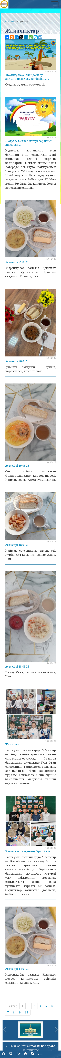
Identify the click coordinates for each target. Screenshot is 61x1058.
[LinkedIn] (26, 37)
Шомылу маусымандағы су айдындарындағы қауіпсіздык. (27, 77)
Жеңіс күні (13, 744)
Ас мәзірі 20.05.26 (17, 361)
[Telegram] (40, 37)
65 (26, 1012)
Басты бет (9, 21)
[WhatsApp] (31, 37)
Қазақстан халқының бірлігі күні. (28, 851)
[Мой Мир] (17, 37)
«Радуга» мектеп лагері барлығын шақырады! (29, 143)
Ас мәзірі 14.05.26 (17, 969)
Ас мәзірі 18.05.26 (17, 545)
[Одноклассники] (12, 37)
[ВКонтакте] (7, 37)
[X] (21, 37)
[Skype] (36, 37)
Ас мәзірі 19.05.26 (17, 465)
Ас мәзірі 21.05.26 (17, 262)
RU (40, 1054)
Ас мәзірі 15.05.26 (17, 666)
